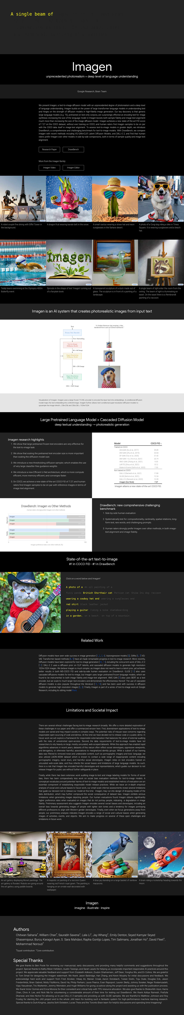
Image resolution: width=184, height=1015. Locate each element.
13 (96, 684)
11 (104, 662)
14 (99, 684)
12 (40, 665)
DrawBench (73, 149)
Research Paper (49, 149)
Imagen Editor (73, 167)
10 (101, 662)
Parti (74, 690)
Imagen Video (49, 167)
